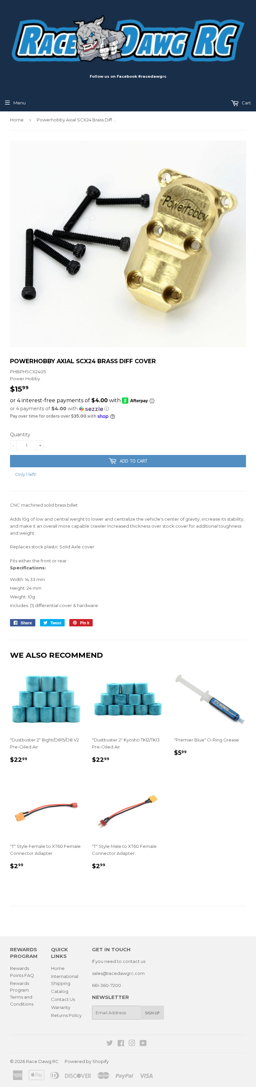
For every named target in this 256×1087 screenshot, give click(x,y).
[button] (128, 409)
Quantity (20, 435)
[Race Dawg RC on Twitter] (109, 1044)
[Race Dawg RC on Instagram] (132, 1044)
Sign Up (152, 1012)
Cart (246, 102)
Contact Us (63, 999)
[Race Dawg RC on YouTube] (143, 1044)
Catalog (59, 991)
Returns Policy (66, 1015)
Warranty (60, 1007)
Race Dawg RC (42, 1061)
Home (17, 119)
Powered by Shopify (87, 1061)
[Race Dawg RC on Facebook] (120, 1044)
